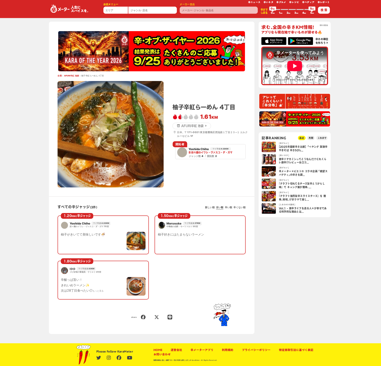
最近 (301, 138)
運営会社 (176, 349)
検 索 (324, 9)
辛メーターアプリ (201, 349)
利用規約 (227, 349)
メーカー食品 (187, 4)
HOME (157, 349)
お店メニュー (110, 4)
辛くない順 (239, 207)
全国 (60, 76)
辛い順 (228, 207)
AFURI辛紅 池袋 (71, 76)
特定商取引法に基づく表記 (296, 349)
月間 (310, 138)
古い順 (219, 207)
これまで (322, 138)
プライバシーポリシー (256, 349)
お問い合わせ (162, 354)
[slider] (272, 9)
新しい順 (210, 207)
